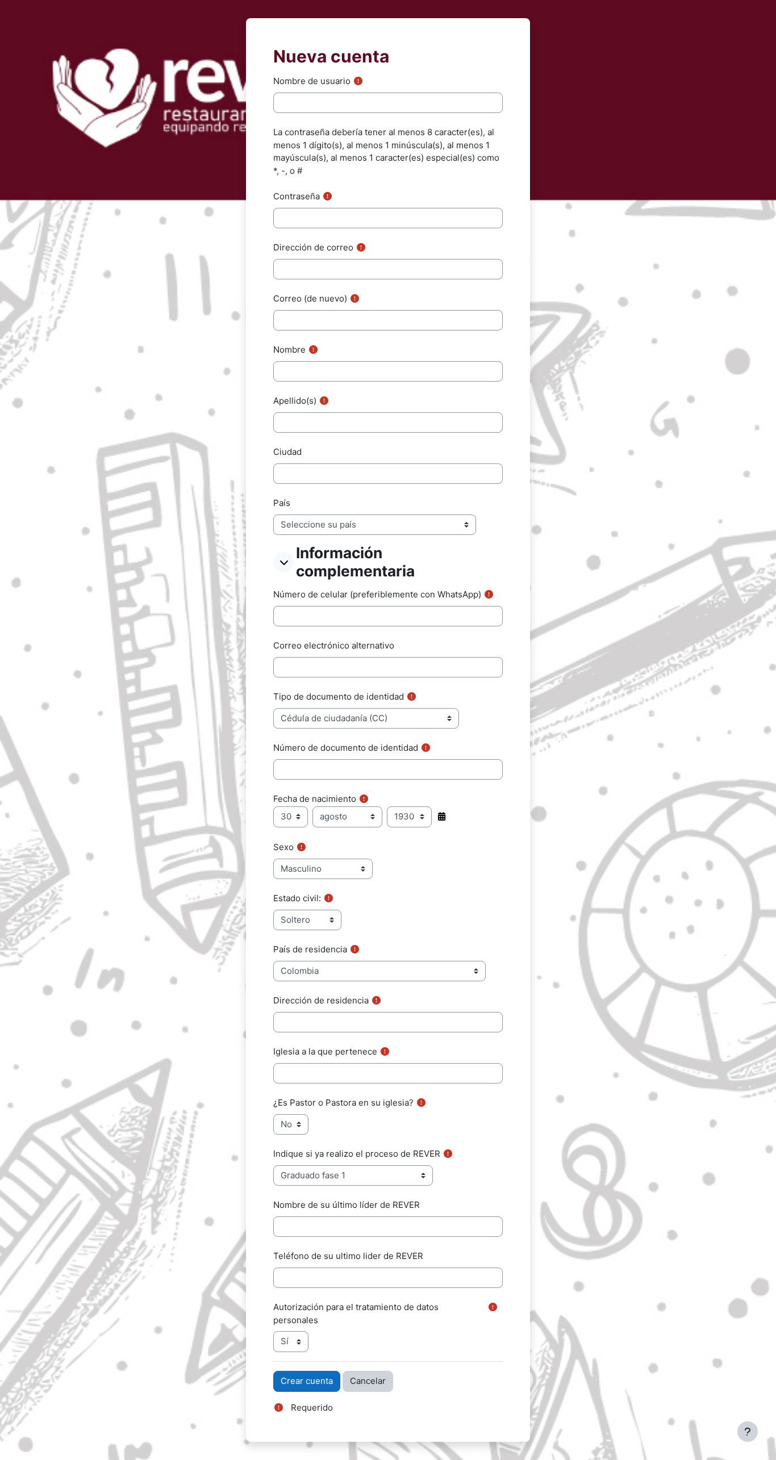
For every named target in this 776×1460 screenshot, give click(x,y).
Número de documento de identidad (345, 747)
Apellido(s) (294, 400)
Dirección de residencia (321, 1000)
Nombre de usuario (312, 81)
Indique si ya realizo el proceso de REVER (356, 1153)
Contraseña (296, 196)
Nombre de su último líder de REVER (346, 1204)
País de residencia (310, 949)
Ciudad (287, 451)
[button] (283, 562)
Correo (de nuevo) (310, 298)
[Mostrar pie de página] (747, 1431)
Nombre (289, 349)
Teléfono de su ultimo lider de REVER (348, 1255)
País (281, 502)
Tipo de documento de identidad (338, 696)
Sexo (283, 847)
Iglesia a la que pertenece (325, 1051)
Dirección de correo (313, 247)
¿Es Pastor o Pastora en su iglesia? (343, 1102)
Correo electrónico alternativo (333, 645)
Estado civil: (297, 898)
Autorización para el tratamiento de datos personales (356, 1313)
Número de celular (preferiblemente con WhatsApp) (377, 594)
